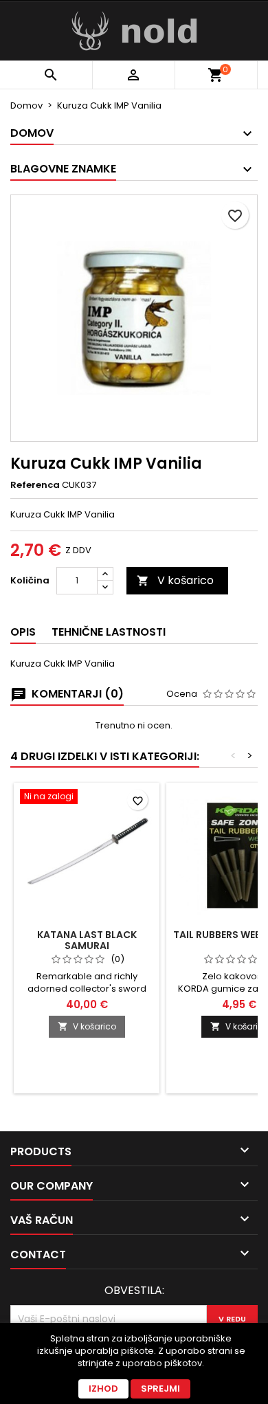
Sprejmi (160, 1388)
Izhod (103, 1388)
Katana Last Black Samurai (87, 940)
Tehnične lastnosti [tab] (109, 632)
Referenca (35, 485)
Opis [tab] (23, 632)
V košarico (175, 580)
